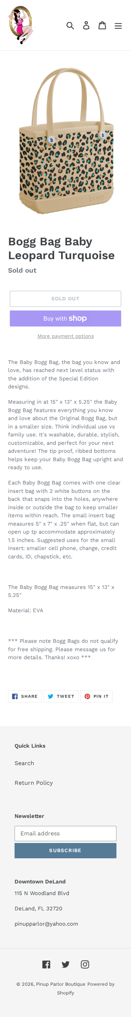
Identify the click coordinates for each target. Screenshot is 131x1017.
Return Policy (34, 782)
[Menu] (118, 25)
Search (24, 763)
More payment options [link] (65, 336)
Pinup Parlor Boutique (61, 984)
